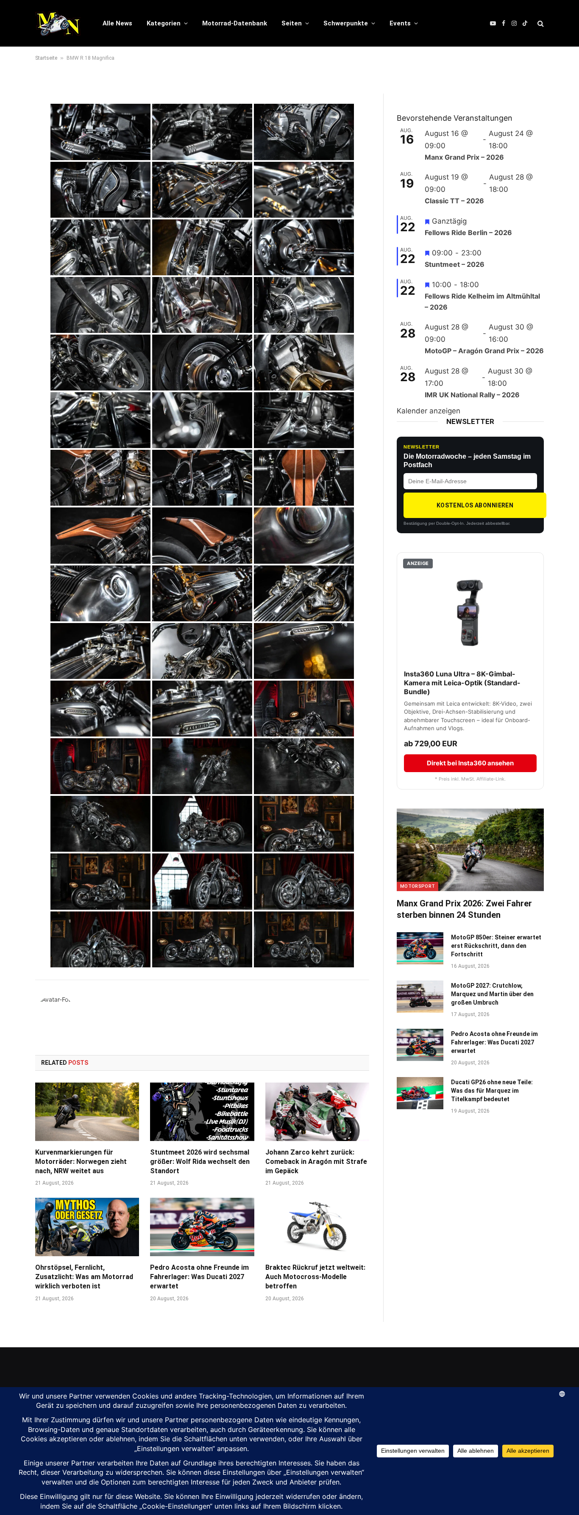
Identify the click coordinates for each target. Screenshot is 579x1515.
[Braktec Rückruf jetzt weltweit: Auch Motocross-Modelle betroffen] (317, 1227)
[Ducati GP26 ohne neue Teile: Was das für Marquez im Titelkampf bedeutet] (420, 1093)
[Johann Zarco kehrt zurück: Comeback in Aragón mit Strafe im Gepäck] (317, 1112)
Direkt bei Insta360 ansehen (470, 763)
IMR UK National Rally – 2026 (472, 395)
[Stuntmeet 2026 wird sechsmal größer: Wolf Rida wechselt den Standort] (202, 1112)
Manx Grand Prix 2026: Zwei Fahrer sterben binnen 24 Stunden (464, 909)
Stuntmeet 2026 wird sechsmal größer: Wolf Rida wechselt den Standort (200, 1161)
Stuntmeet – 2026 (454, 264)
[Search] (540, 23)
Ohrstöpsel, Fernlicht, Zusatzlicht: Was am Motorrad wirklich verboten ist (84, 1276)
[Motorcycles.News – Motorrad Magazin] (58, 23)
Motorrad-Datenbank (234, 23)
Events (400, 23)
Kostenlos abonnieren (475, 505)
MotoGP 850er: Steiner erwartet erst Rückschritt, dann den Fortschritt (496, 946)
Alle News (117, 23)
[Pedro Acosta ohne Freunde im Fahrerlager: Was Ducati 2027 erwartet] (202, 1227)
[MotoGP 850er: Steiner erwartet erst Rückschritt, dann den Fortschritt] (420, 948)
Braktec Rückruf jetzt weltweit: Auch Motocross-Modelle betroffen (315, 1276)
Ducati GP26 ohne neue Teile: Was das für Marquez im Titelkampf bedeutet (492, 1090)
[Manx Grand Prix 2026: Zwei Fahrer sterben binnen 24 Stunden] (470, 850)
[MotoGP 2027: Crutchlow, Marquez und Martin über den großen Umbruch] (420, 996)
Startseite (46, 58)
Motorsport (417, 886)
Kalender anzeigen (428, 411)
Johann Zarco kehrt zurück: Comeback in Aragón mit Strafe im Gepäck (316, 1161)
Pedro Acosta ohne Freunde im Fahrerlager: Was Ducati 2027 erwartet (199, 1276)
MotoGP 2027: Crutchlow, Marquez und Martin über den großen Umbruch (492, 994)
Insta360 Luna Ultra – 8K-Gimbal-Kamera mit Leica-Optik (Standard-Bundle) (462, 683)
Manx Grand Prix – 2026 (464, 157)
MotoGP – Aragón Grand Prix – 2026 (484, 350)
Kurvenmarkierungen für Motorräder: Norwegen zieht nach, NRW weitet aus (81, 1161)
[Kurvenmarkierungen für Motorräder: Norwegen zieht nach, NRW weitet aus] (87, 1112)
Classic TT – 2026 (454, 201)
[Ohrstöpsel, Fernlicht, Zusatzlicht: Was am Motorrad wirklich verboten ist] (87, 1227)
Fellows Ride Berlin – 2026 (468, 232)
